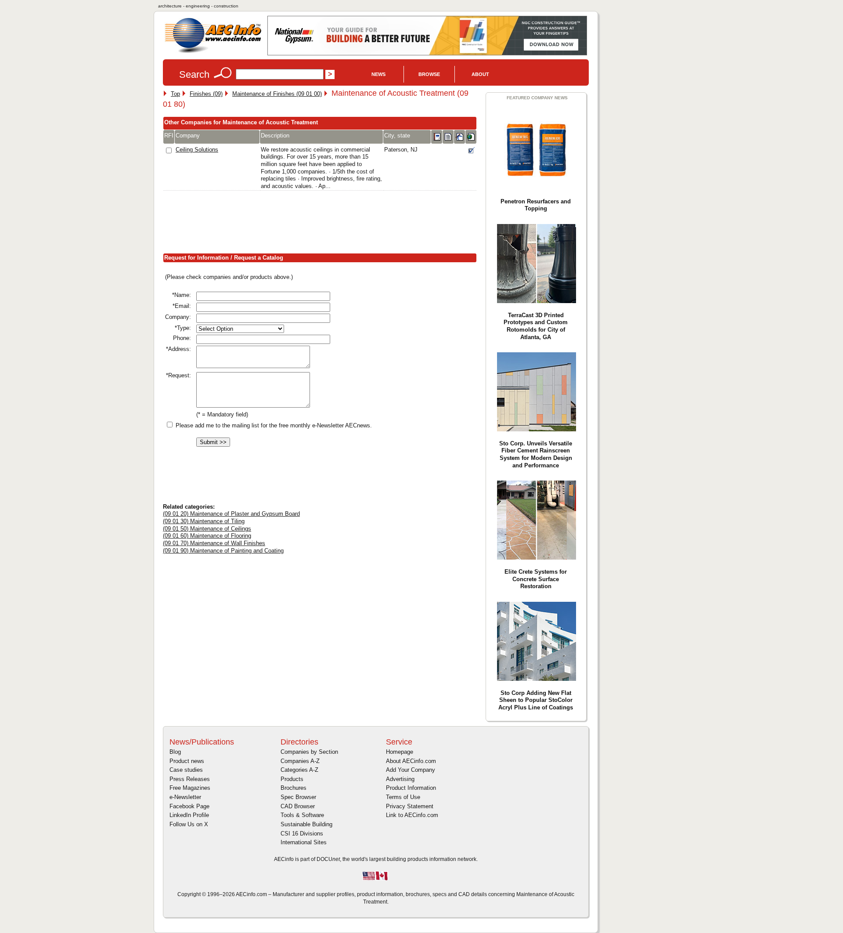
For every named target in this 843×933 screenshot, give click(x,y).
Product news (186, 761)
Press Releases (189, 779)
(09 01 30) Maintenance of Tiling (204, 521)
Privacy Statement (409, 806)
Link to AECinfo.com (412, 815)
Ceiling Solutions (197, 149)
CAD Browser (298, 806)
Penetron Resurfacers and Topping (536, 205)
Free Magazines (189, 788)
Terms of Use (403, 797)
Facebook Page (189, 806)
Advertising (400, 779)
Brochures (293, 788)
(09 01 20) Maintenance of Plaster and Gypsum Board (231, 513)
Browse (429, 74)
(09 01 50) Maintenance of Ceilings (207, 528)
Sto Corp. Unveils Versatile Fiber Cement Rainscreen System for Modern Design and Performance (535, 454)
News (378, 74)
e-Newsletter (185, 797)
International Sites (304, 842)
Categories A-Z (299, 770)
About (480, 74)
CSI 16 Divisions (302, 833)
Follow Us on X (188, 824)
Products (292, 779)
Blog (175, 752)
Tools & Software (302, 815)
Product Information (411, 788)
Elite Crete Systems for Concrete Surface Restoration (535, 578)
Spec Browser (298, 797)
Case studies (186, 770)
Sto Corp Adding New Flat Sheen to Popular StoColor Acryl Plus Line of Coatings (535, 700)
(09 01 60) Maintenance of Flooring (207, 535)
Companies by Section (309, 752)
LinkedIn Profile (189, 815)
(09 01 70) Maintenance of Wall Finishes (214, 543)
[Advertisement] (323, 223)
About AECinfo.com (411, 761)
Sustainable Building (306, 824)
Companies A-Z (300, 761)
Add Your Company (410, 770)
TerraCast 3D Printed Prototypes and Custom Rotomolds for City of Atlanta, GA (536, 326)
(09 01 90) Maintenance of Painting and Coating (223, 550)
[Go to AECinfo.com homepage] (213, 52)
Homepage (399, 752)
